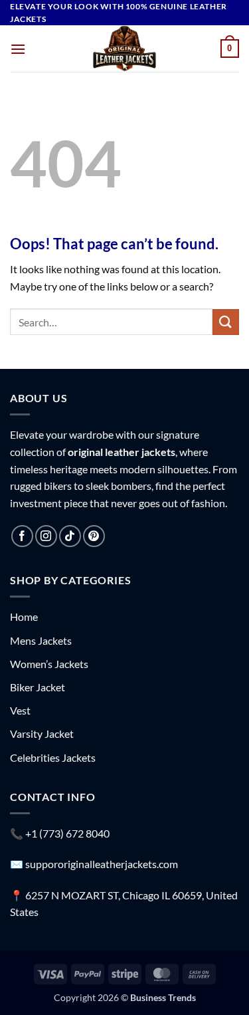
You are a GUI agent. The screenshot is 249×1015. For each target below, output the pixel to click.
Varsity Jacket (42, 733)
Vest (20, 710)
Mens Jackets (41, 640)
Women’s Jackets (49, 663)
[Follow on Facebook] (22, 536)
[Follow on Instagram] (46, 536)
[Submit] (225, 322)
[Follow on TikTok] (70, 536)
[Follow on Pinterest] (94, 536)
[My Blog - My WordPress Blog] (125, 48)
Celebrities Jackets (53, 757)
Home (24, 616)
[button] (18, 49)
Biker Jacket (37, 687)
